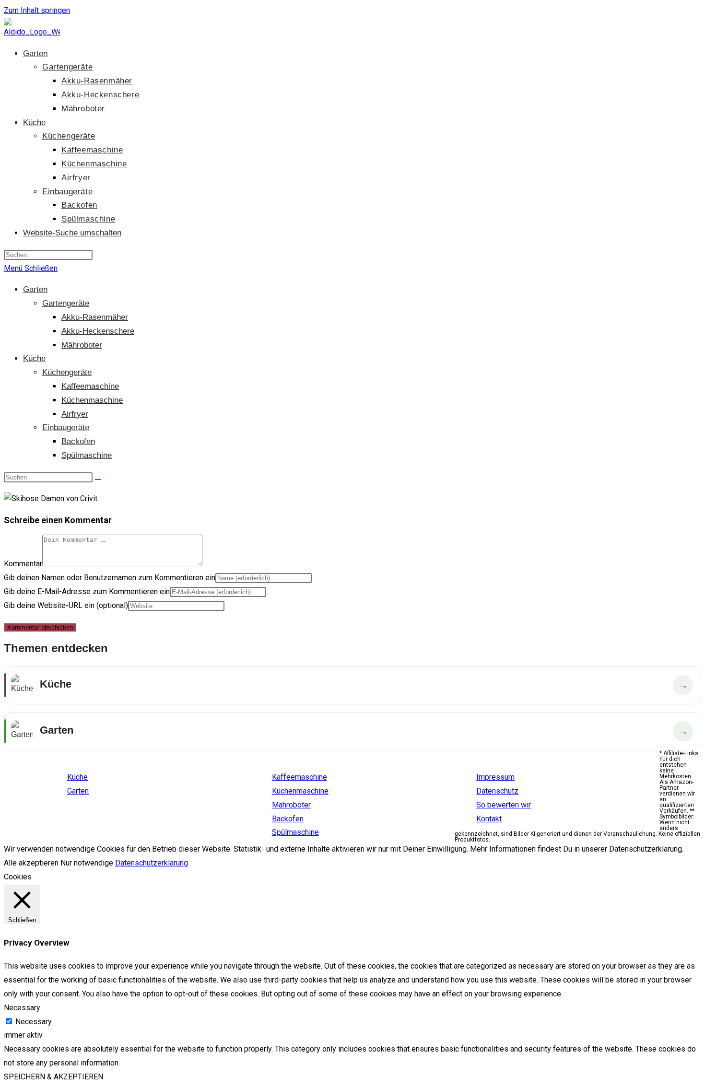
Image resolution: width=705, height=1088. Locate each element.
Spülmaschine (86, 455)
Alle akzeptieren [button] (31, 862)
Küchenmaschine (92, 400)
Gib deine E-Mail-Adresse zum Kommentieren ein (87, 591)
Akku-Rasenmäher (94, 317)
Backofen (78, 441)
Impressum (495, 777)
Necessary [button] (22, 1007)
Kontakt (489, 818)
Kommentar (23, 563)
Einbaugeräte (65, 427)
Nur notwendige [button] (86, 862)
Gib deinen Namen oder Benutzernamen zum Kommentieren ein (109, 577)
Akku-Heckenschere (97, 331)
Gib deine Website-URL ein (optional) (66, 605)
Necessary (33, 1021)
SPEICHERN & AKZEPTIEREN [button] (53, 1076)
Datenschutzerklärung (151, 862)
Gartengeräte (65, 303)
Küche (34, 358)
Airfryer (74, 414)
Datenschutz (497, 791)
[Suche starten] (97, 479)
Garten (35, 289)
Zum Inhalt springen (37, 10)
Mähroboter (81, 345)
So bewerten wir (503, 804)
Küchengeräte (67, 372)
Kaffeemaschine (90, 386)
